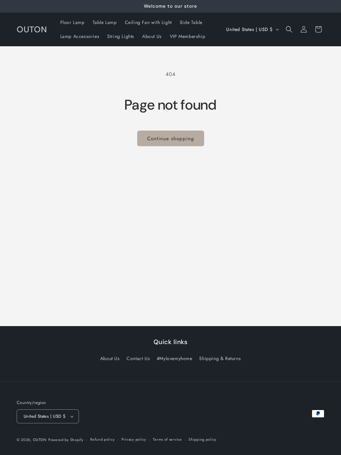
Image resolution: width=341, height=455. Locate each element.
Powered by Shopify (66, 439)
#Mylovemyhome (174, 358)
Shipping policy (202, 439)
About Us (110, 358)
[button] (289, 29)
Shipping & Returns (220, 358)
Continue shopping (170, 138)
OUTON (40, 439)
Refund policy (102, 439)
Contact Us (138, 358)
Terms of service (167, 439)
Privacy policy (134, 439)
